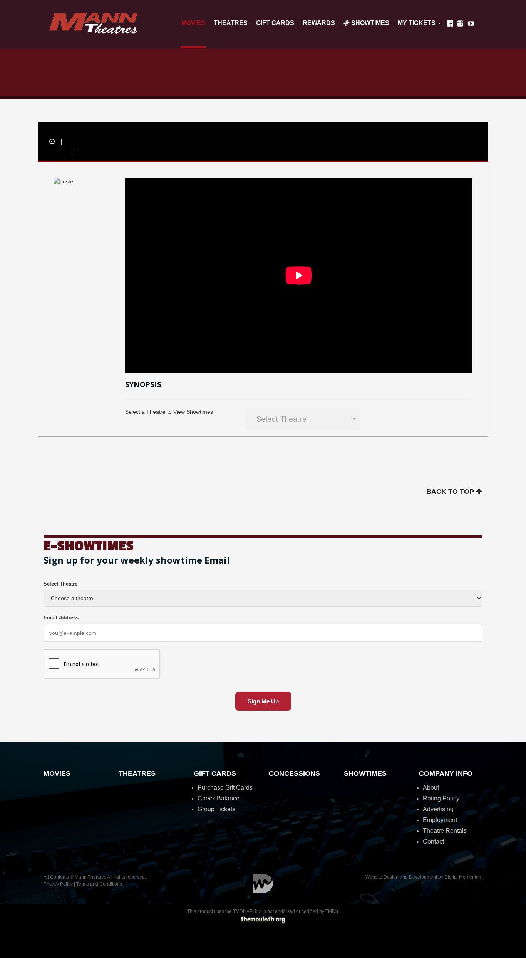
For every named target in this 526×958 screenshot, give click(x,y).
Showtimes (369, 23)
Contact (433, 841)
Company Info (445, 773)
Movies (193, 23)
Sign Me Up (263, 701)
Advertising (438, 809)
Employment (440, 820)
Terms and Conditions (99, 884)
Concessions (294, 773)
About (431, 787)
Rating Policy (441, 798)
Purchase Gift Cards (225, 787)
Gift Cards (275, 23)
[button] (302, 419)
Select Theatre (60, 584)
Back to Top (451, 491)
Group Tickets (216, 809)
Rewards (319, 23)
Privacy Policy (58, 884)
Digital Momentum (263, 883)
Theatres (231, 23)
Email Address (61, 618)
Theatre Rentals (445, 830)
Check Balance (219, 798)
